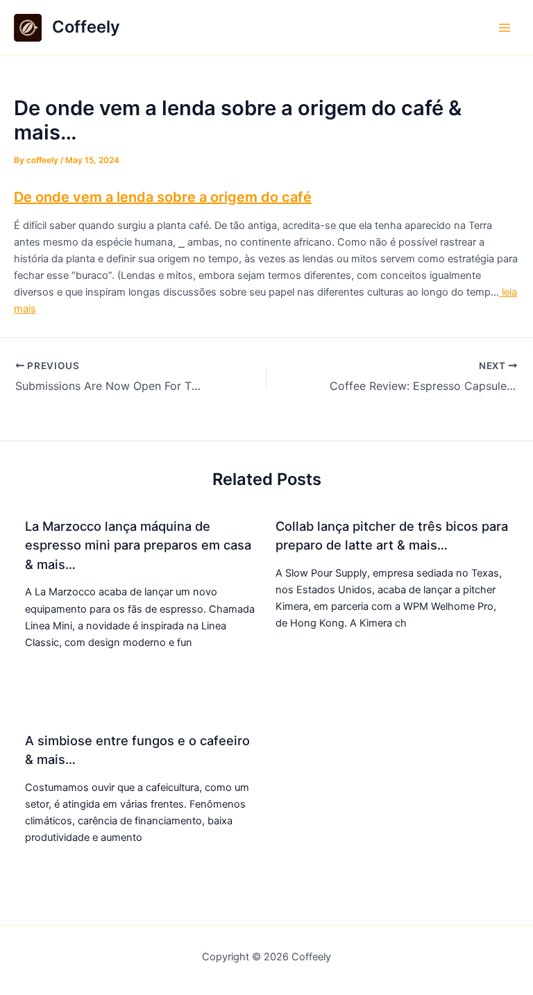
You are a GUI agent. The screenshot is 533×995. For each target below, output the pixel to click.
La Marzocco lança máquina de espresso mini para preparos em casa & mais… (138, 545)
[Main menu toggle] (504, 27)
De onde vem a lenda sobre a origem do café (163, 197)
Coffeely (86, 27)
